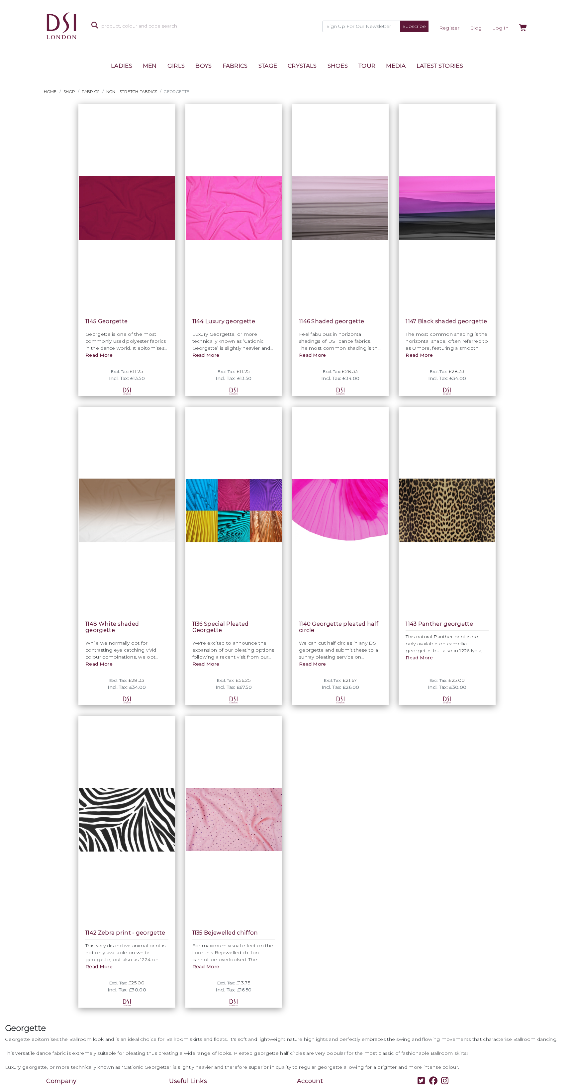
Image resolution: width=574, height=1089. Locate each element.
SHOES (338, 65)
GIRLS (176, 65)
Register (449, 28)
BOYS (203, 65)
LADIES (121, 65)
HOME (50, 91)
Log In (500, 28)
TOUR (366, 65)
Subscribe (414, 26)
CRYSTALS (302, 65)
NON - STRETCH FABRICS (131, 91)
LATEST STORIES (440, 65)
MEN (150, 65)
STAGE (267, 65)
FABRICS (235, 65)
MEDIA (396, 65)
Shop (69, 91)
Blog (476, 28)
